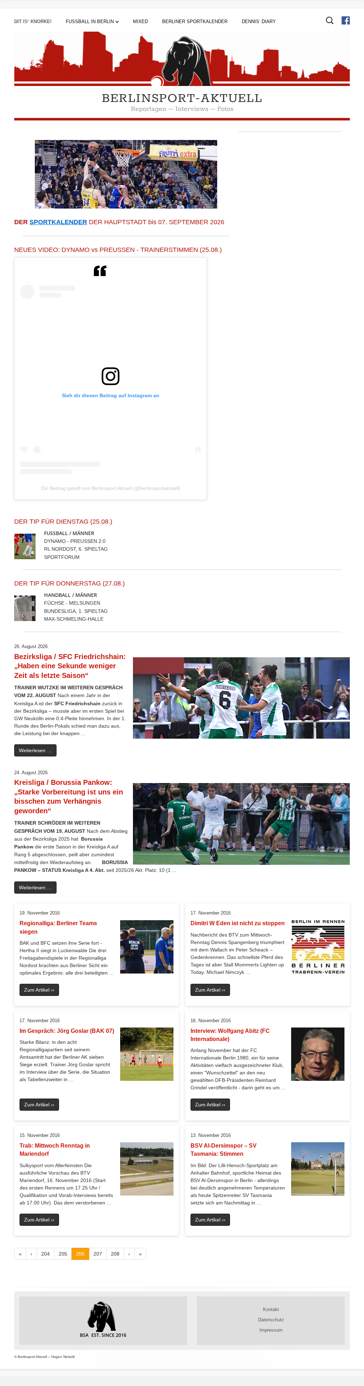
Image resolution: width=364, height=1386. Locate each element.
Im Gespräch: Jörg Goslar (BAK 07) (67, 1031)
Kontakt (271, 1309)
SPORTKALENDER (58, 222)
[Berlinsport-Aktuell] (182, 84)
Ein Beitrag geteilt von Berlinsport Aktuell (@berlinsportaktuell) (110, 488)
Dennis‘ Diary (259, 21)
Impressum (271, 1330)
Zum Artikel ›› (39, 990)
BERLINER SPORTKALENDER (195, 21)
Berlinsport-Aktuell (182, 99)
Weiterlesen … (35, 750)
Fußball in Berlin (90, 21)
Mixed (140, 21)
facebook (346, 20)
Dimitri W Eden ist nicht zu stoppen (238, 923)
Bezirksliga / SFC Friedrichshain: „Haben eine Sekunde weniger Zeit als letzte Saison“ (70, 666)
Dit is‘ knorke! (33, 21)
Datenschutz (271, 1319)
